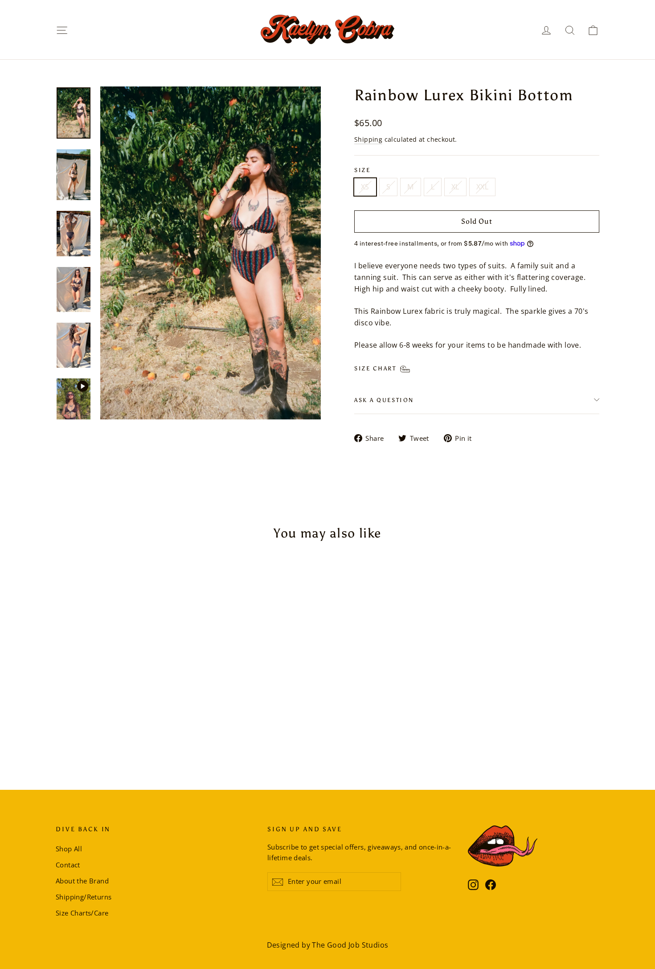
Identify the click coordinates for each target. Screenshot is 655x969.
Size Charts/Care (82, 912)
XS (365, 187)
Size (362, 170)
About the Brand (82, 880)
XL (455, 187)
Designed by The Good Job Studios (328, 945)
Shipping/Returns (83, 896)
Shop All (69, 848)
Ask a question (384, 400)
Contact (68, 864)
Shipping (368, 139)
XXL (482, 187)
